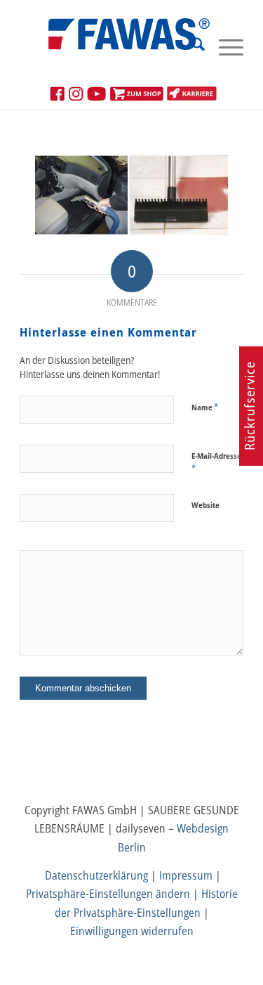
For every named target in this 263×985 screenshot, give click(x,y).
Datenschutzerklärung (96, 875)
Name (204, 406)
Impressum (186, 875)
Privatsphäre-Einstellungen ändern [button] (108, 893)
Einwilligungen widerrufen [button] (132, 931)
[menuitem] (191, 46)
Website (205, 505)
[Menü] (224, 46)
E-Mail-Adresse (216, 462)
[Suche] (191, 46)
